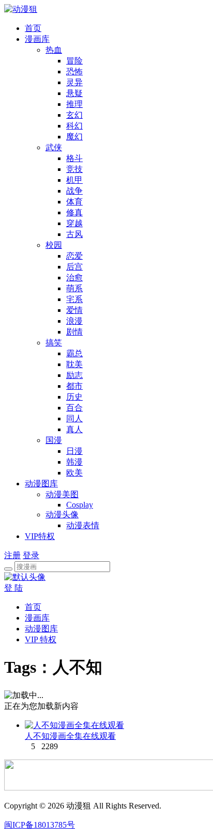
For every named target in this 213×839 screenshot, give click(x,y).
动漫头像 (62, 514)
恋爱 (74, 255)
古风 (74, 234)
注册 (12, 555)
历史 (74, 396)
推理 (74, 104)
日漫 (74, 451)
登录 (31, 555)
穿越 (74, 223)
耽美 (74, 364)
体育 (74, 201)
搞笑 (53, 342)
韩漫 (74, 461)
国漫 (53, 440)
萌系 (74, 288)
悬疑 (74, 93)
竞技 (74, 169)
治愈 (74, 277)
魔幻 (74, 136)
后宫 (74, 266)
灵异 (74, 82)
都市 (74, 386)
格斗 (74, 158)
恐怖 (74, 71)
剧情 (74, 331)
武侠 (53, 147)
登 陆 (13, 587)
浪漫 (74, 320)
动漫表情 (82, 525)
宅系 (74, 299)
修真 (74, 212)
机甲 (74, 180)
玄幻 (74, 114)
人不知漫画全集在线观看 (70, 736)
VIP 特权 (40, 639)
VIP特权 (40, 536)
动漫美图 (62, 494)
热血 (53, 49)
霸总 (74, 353)
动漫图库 (41, 483)
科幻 (74, 125)
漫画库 (37, 39)
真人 (74, 429)
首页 (33, 28)
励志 (74, 375)
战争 (74, 190)
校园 (53, 245)
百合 (74, 407)
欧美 (74, 472)
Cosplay (79, 504)
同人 (74, 418)
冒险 (74, 60)
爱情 (74, 310)
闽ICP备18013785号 (39, 824)
